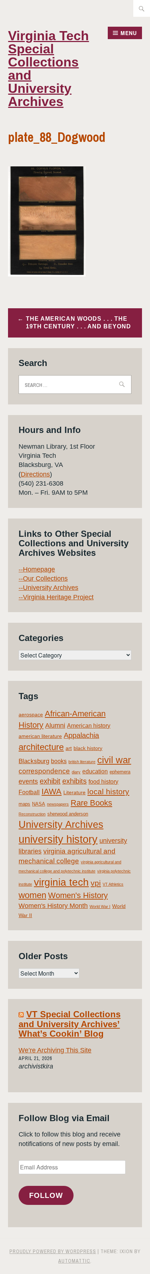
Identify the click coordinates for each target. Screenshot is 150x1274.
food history (103, 782)
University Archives (61, 824)
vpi (96, 883)
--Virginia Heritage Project (56, 597)
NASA (38, 804)
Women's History (78, 895)
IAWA (52, 791)
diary (76, 772)
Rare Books (91, 802)
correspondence (44, 771)
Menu (129, 33)
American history (88, 726)
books (59, 761)
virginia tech (61, 882)
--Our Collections (43, 578)
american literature (40, 736)
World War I (100, 906)
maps (24, 804)
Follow (46, 1195)
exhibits (74, 781)
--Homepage (37, 569)
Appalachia (81, 735)
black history (88, 748)
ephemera (120, 771)
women (32, 895)
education (95, 771)
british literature (81, 762)
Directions (35, 474)
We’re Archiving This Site (55, 1050)
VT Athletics (113, 884)
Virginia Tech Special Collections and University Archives (48, 68)
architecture (41, 747)
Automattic (74, 1261)
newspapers (58, 804)
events (28, 781)
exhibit (50, 781)
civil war (114, 759)
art (69, 748)
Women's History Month (53, 905)
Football (29, 792)
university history (58, 839)
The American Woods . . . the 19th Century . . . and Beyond (78, 322)
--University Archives (48, 587)
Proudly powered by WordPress (52, 1251)
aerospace (31, 714)
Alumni (55, 725)
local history (108, 791)
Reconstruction (32, 814)
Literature (74, 792)
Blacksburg (34, 761)
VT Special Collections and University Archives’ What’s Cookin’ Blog (70, 1024)
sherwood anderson (67, 814)
